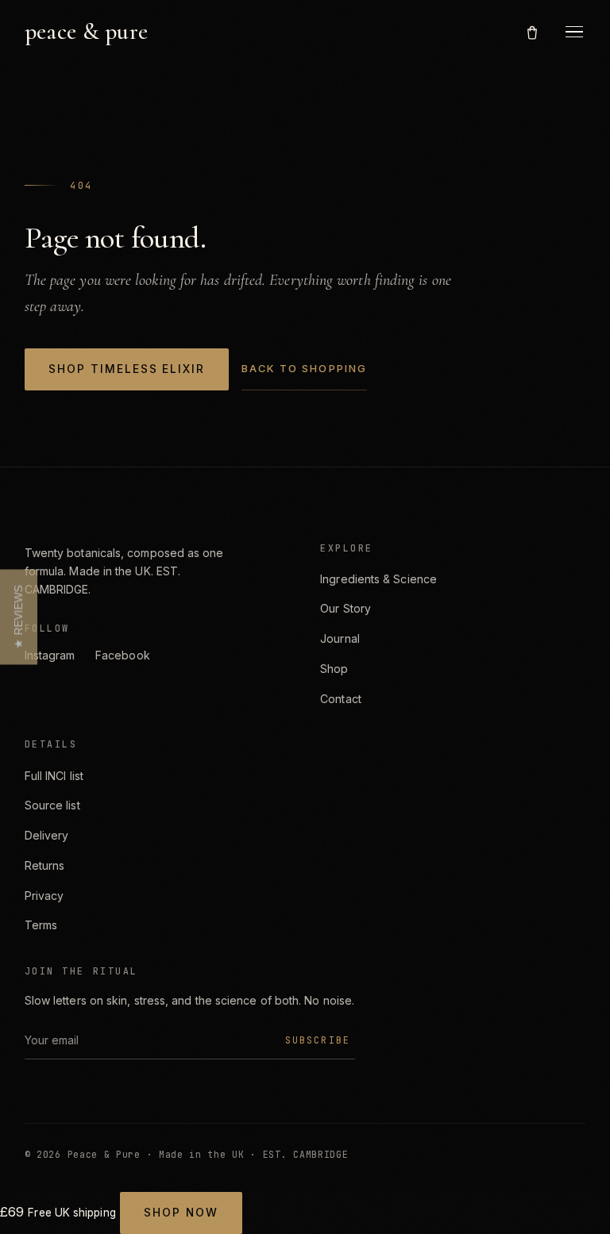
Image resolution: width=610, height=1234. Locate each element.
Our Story (345, 608)
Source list (52, 805)
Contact (340, 698)
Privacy (44, 895)
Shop (334, 668)
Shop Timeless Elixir (126, 369)
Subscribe (317, 1040)
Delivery (47, 835)
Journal (340, 638)
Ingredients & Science (378, 579)
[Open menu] (574, 31)
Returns (45, 865)
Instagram (50, 655)
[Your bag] (532, 31)
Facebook (122, 655)
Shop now (181, 1212)
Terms (41, 925)
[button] (18, 617)
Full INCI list (54, 775)
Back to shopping (304, 369)
